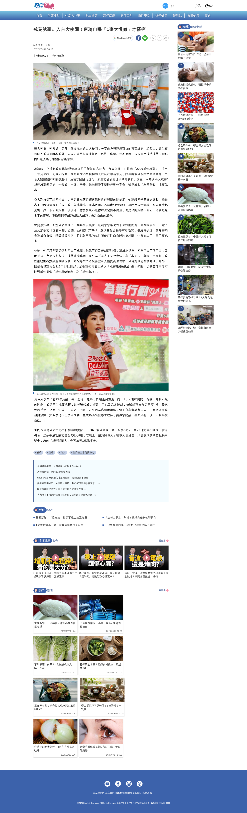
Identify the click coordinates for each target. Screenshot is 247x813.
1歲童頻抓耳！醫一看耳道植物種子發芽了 (61, 525)
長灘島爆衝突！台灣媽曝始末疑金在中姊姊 (59, 466)
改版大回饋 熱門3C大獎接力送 (53, 472)
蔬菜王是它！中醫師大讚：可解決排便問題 (194, 238)
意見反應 (147, 793)
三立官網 (109, 793)
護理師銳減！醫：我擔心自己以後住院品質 (194, 329)
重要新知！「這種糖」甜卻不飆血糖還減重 (61, 517)
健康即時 (54, 15)
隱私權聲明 (121, 793)
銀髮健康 (161, 15)
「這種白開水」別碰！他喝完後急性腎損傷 (130, 517)
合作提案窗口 (135, 793)
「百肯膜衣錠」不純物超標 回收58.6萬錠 (194, 117)
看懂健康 (193, 15)
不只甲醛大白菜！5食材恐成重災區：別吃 (130, 525)
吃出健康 (92, 15)
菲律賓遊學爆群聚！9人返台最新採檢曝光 (195, 299)
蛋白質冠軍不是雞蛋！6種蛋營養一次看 (195, 177)
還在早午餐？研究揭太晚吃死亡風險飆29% (194, 147)
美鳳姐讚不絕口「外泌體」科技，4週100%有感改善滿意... (68, 483)
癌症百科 (126, 15)
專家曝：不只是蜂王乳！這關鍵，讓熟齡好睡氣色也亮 (66, 495)
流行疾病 (109, 15)
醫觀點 (177, 15)
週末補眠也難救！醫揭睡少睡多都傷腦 (194, 86)
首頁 (39, 15)
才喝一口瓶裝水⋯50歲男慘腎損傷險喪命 (195, 269)
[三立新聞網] (165, 6)
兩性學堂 (144, 15)
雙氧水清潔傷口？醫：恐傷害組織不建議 (194, 56)
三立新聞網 (98, 793)
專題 (208, 15)
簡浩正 (41, 45)
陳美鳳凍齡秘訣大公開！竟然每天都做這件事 (61, 489)
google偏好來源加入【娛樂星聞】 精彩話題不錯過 (62, 477)
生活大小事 (72, 15)
